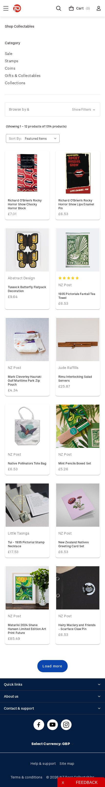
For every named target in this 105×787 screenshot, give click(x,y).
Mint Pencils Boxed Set (74, 463)
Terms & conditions (26, 777)
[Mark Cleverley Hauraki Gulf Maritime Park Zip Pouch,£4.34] (27, 339)
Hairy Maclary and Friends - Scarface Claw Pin (76, 626)
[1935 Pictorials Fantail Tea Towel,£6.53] (77, 250)
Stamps (12, 61)
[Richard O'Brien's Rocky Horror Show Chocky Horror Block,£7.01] (27, 173)
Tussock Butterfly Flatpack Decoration (27, 289)
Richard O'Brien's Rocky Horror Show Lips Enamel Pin (76, 204)
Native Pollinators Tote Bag (27, 463)
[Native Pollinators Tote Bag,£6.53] (27, 426)
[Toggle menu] (6, 8)
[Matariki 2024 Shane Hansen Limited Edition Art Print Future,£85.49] (27, 587)
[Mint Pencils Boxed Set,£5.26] (77, 426)
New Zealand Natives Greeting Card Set (73, 544)
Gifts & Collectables (23, 75)
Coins (10, 68)
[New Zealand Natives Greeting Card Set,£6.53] (77, 505)
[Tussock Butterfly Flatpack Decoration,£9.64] (27, 250)
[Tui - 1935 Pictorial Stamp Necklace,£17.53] (27, 505)
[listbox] (41, 138)
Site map (67, 763)
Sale (8, 53)
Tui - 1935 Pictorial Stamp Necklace (26, 544)
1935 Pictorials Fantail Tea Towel (76, 295)
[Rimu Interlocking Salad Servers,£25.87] (77, 339)
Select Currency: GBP (51, 744)
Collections (15, 83)
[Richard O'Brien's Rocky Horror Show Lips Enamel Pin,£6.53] (77, 173)
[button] (52, 109)
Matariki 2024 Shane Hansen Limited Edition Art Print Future (27, 628)
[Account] (98, 8)
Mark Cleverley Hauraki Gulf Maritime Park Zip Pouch (24, 380)
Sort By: (15, 138)
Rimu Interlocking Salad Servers (75, 378)
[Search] (58, 8)
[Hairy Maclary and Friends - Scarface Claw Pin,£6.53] (77, 587)
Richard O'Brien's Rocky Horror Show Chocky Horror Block (25, 204)
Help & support (43, 763)
